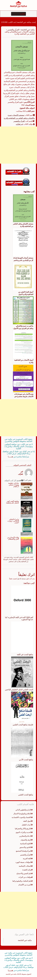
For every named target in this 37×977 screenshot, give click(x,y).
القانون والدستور (25, 847)
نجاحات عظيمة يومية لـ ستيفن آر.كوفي (13, 484)
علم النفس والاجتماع (24, 873)
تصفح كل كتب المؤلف (12, 480)
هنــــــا (10, 456)
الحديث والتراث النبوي (23, 832)
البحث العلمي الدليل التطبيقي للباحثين (19, 689)
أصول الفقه (27, 821)
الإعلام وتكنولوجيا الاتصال (22, 813)
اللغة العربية (27, 858)
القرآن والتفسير (13, 29)
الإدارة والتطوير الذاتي (27, 497)
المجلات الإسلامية (25, 866)
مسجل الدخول (21, 579)
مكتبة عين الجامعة (28, 29)
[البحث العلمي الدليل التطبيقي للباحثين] (22, 672)
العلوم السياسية (25, 843)
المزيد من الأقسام (24, 885)
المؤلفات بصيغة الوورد (23, 862)
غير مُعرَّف (19, 124)
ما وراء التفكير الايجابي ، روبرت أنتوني (13, 521)
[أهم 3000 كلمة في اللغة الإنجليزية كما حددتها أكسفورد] (22, 600)
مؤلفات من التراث (24, 877)
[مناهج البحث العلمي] (22, 777)
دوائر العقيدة (28, 553)
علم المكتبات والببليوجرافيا (21, 881)
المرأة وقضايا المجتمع (23, 851)
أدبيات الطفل (26, 825)
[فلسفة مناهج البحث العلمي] (22, 707)
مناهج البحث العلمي (25, 794)
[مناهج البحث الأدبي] (22, 742)
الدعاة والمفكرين (25, 836)
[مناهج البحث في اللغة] (22, 637)
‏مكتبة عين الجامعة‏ (25, 940)
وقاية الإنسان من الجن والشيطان (13, 538)
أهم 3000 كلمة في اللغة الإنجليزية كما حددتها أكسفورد (19, 618)
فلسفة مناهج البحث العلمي (23, 724)
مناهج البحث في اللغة (25, 654)
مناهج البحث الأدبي (26, 759)
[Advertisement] (18, 145)
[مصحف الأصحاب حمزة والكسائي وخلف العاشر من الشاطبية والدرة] (22, 55)
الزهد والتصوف (26, 840)
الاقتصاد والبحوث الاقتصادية (21, 817)
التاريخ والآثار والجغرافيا (23, 828)
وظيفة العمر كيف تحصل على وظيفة (12, 502)
